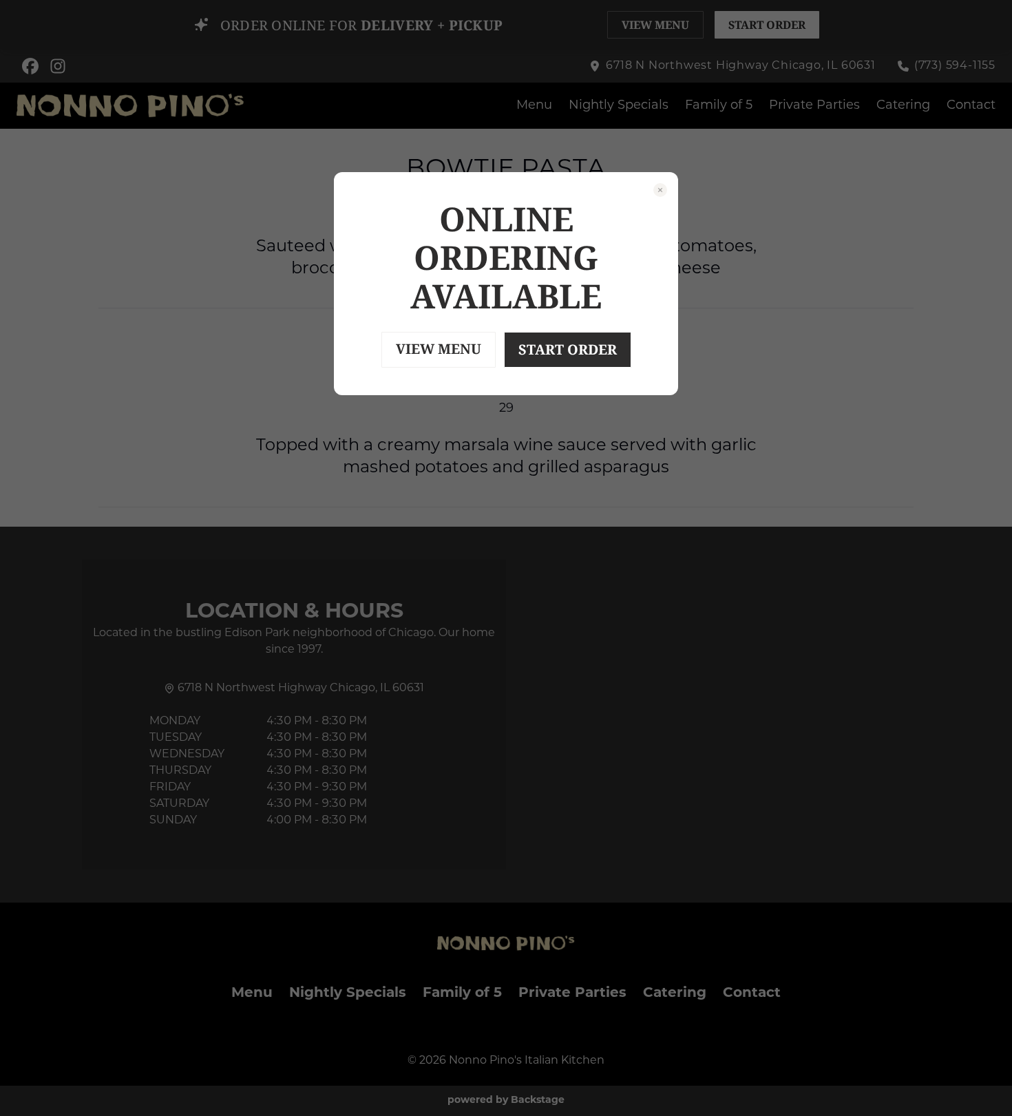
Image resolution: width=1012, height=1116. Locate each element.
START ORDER (567, 349)
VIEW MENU (438, 348)
